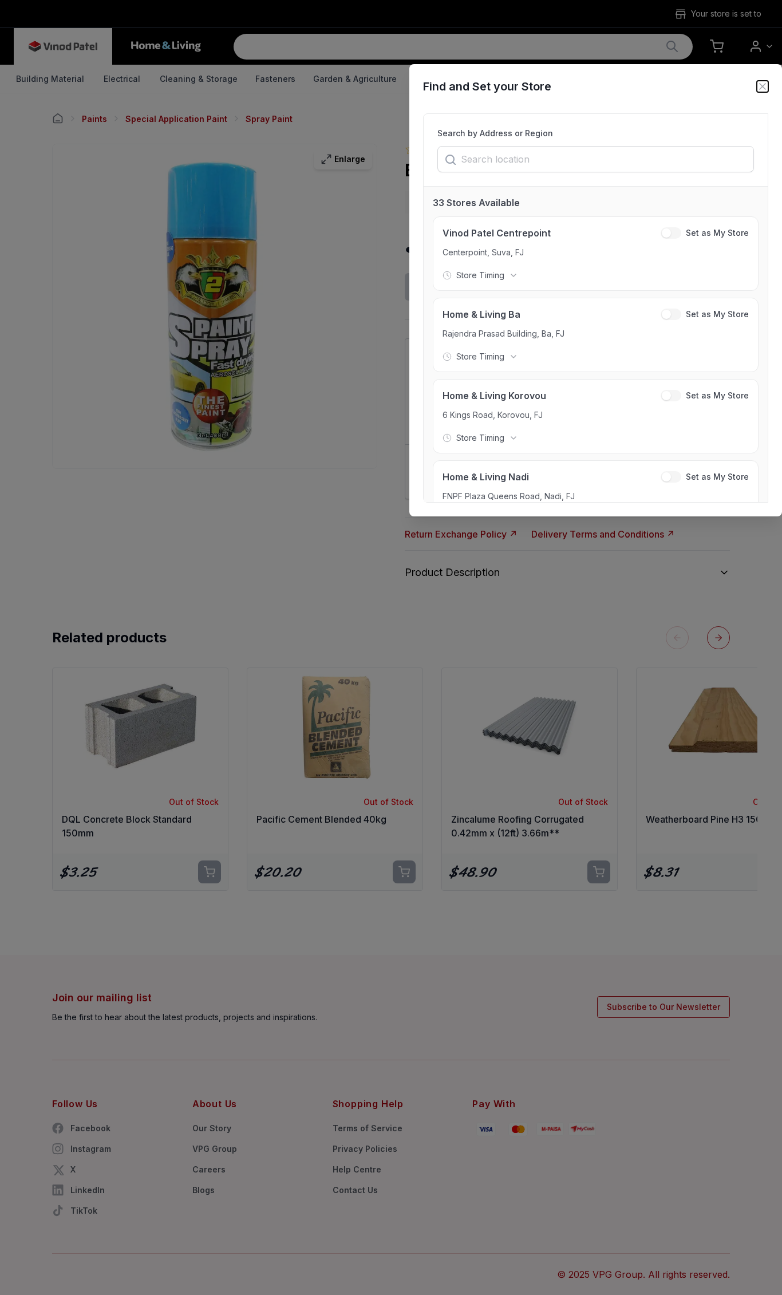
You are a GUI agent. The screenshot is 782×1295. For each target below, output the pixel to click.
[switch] (671, 233)
